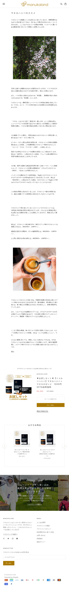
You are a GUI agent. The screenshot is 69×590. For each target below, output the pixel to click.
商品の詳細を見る (42, 411)
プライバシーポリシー (44, 529)
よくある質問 (41, 522)
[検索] (61, 4)
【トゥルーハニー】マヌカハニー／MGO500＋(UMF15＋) (22, 452)
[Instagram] (12, 538)
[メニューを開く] (4, 4)
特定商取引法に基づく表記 (45, 532)
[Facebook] (4, 538)
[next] (64, 446)
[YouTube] (17, 538)
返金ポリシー (41, 542)
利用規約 (39, 538)
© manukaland (10, 574)
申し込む (9, 563)
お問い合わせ (41, 535)
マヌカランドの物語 (43, 526)
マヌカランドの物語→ (34, 504)
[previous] (5, 446)
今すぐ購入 (50, 405)
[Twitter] (8, 538)
